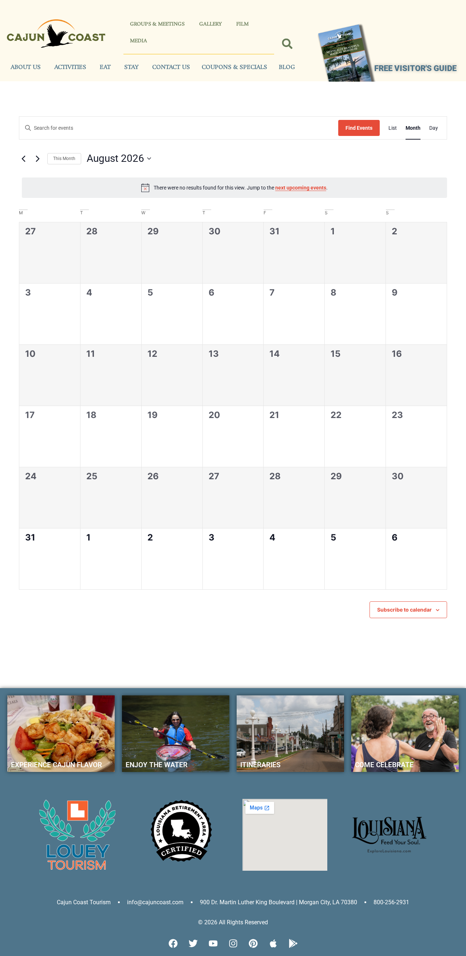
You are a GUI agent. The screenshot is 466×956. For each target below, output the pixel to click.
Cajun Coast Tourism (84, 902)
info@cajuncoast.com (155, 902)
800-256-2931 (391, 902)
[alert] (234, 187)
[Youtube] (213, 943)
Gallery (210, 24)
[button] (287, 44)
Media (138, 41)
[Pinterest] (253, 943)
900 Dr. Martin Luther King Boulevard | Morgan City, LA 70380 (278, 902)
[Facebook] (173, 943)
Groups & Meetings (157, 24)
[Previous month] (23, 158)
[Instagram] (233, 943)
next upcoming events (300, 188)
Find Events (358, 128)
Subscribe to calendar (404, 609)
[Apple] (273, 943)
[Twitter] (193, 943)
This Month (64, 158)
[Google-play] (293, 943)
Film (242, 24)
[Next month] (37, 158)
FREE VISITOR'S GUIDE (415, 68)
